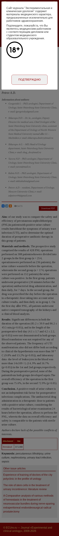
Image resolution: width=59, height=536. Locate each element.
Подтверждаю (29, 79)
